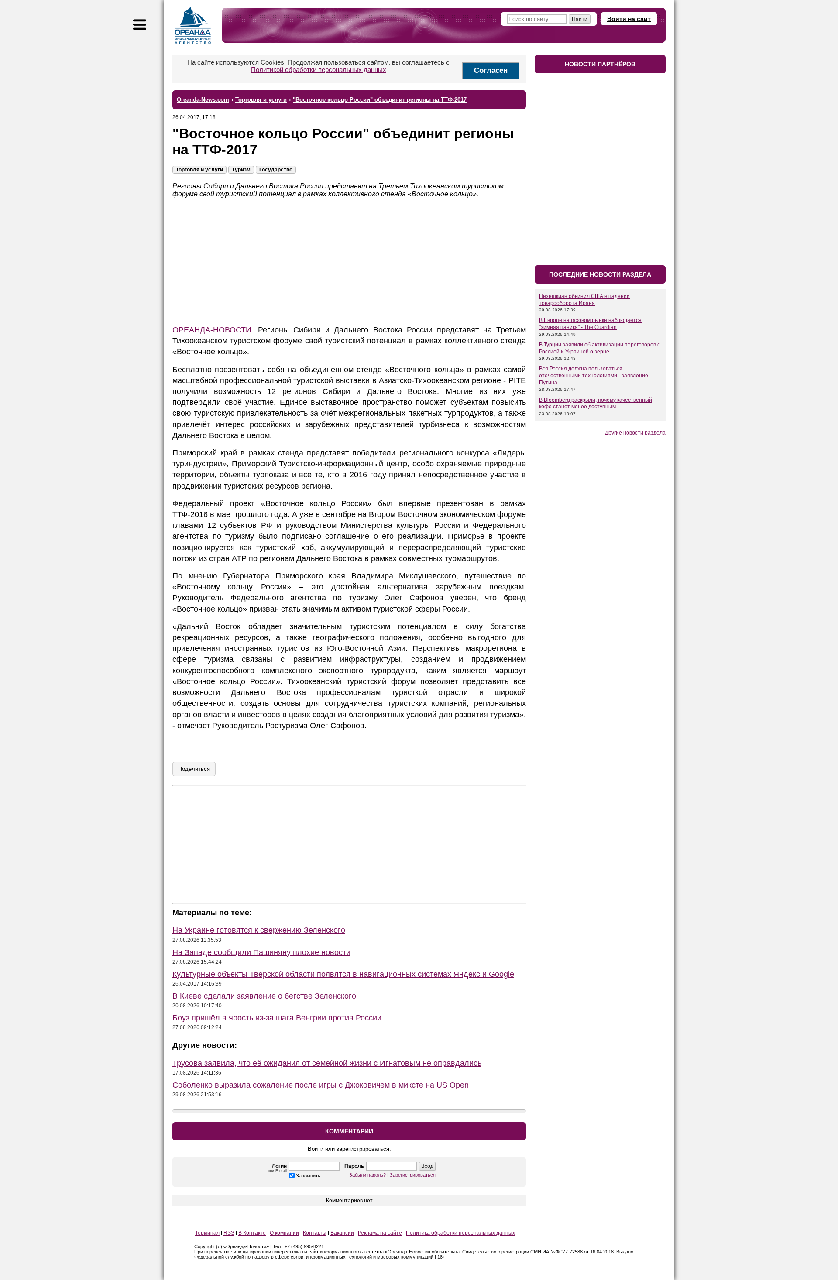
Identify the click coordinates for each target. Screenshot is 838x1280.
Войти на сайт (629, 18)
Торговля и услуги (199, 170)
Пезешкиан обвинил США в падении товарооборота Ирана (584, 299)
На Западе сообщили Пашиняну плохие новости (261, 952)
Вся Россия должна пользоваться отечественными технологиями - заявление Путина (593, 375)
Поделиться (194, 769)
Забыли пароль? (367, 1174)
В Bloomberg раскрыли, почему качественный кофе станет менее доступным (595, 403)
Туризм (241, 170)
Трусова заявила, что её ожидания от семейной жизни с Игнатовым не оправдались (326, 1063)
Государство (275, 170)
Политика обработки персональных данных (460, 1233)
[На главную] (192, 25)
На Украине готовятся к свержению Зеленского (258, 930)
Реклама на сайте (380, 1233)
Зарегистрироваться (413, 1174)
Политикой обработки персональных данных (318, 69)
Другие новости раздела (635, 433)
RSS (228, 1233)
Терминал (207, 1233)
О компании (284, 1233)
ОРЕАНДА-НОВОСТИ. (213, 329)
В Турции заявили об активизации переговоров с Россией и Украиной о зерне (599, 348)
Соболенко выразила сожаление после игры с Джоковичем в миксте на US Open (320, 1085)
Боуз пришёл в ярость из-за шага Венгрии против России (276, 1017)
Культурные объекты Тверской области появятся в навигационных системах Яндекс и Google (343, 974)
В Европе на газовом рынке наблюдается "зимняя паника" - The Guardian (590, 323)
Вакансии (342, 1233)
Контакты (314, 1233)
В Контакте (252, 1233)
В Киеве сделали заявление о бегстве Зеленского (264, 996)
